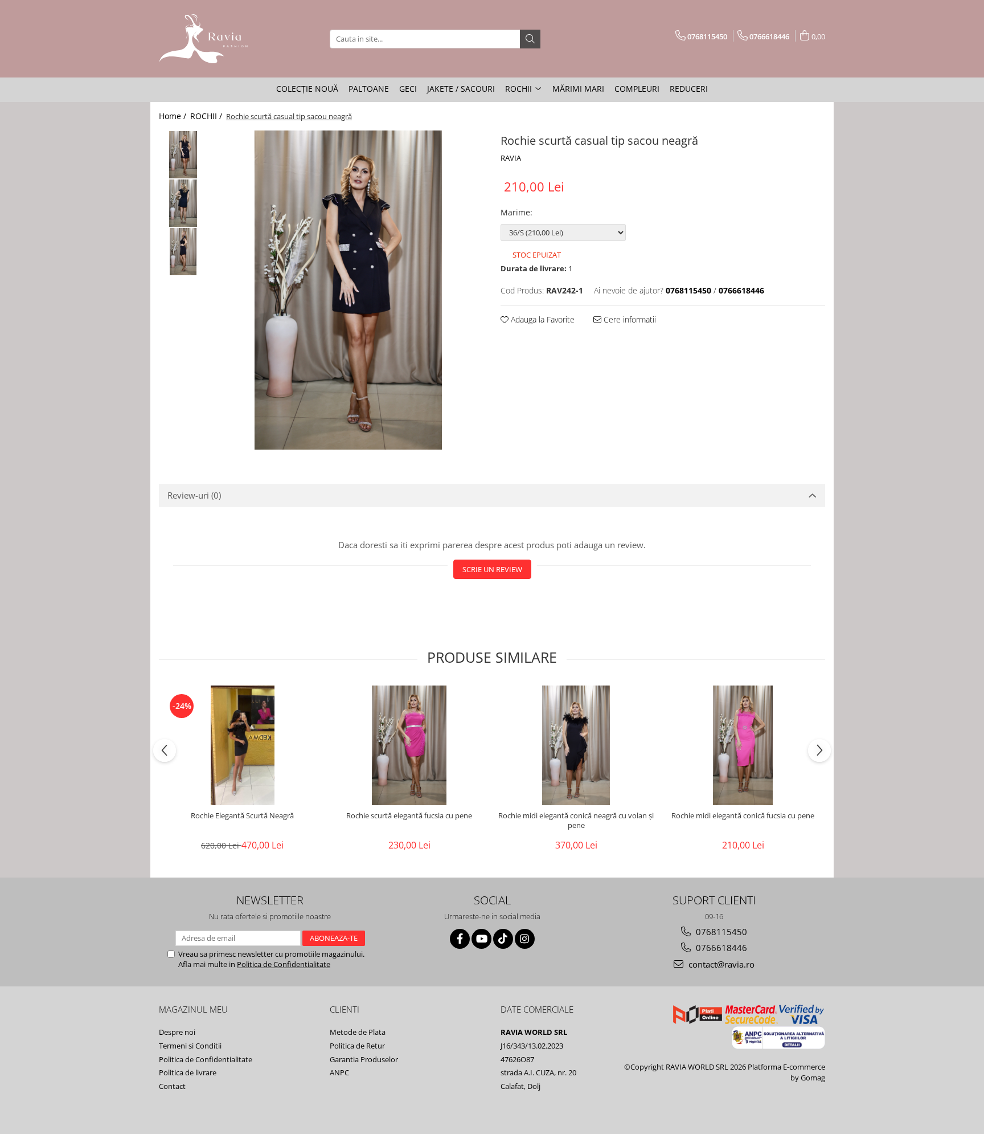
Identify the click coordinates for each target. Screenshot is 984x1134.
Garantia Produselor (364, 1059)
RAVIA (511, 158)
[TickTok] (503, 939)
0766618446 (720, 947)
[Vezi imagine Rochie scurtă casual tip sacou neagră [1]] (183, 203)
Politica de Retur (357, 1046)
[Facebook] (460, 939)
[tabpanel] (348, 290)
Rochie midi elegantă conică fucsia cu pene (742, 816)
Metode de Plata (358, 1032)
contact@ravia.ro (720, 964)
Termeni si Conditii (190, 1046)
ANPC (339, 1072)
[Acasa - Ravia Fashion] (216, 38)
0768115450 (720, 931)
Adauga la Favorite (542, 319)
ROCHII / (207, 116)
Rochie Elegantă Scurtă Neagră (242, 816)
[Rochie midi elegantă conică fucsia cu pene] (743, 745)
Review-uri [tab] (194, 495)
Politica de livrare (187, 1072)
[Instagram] (525, 939)
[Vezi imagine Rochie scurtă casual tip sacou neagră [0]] (183, 154)
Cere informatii (628, 319)
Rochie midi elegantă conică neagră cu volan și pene (576, 820)
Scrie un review (492, 569)
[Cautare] (530, 39)
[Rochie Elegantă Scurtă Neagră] (242, 745)
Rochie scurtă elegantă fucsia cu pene (409, 816)
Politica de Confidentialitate (283, 964)
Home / (173, 116)
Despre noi (177, 1032)
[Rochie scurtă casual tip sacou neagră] (348, 290)
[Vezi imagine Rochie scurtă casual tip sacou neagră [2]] (183, 251)
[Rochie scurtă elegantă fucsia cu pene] (409, 745)
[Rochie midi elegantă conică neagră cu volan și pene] (576, 745)
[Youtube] (481, 939)
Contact (172, 1086)
